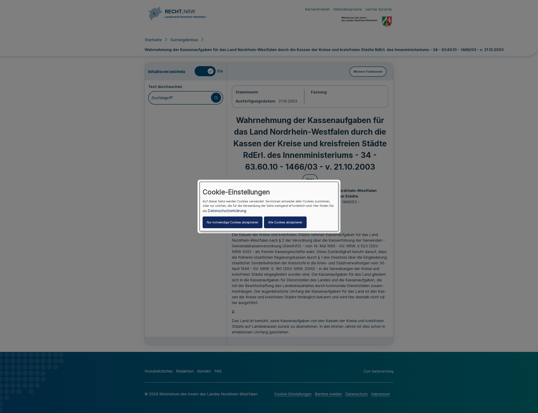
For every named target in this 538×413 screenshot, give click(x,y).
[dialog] (269, 206)
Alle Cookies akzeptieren (285, 222)
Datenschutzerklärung (227, 210)
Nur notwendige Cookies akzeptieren (232, 222)
